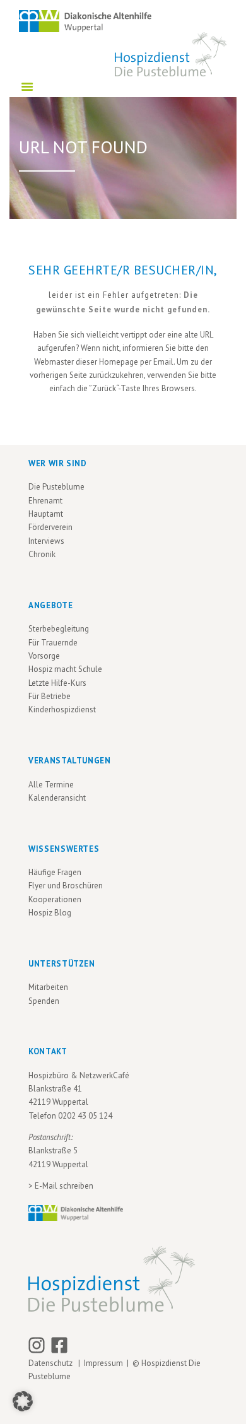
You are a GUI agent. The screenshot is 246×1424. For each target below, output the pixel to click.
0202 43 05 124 (85, 1115)
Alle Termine (51, 784)
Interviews (46, 541)
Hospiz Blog (49, 912)
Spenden (43, 1001)
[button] (22, 1401)
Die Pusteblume (56, 486)
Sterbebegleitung (58, 628)
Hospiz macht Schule (65, 669)
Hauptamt (45, 514)
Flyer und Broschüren (65, 885)
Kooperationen (54, 899)
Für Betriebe (49, 696)
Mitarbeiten (48, 987)
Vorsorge (44, 655)
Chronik (42, 554)
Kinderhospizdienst (62, 709)
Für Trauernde (53, 642)
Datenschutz (52, 1363)
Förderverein (50, 527)
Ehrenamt (45, 500)
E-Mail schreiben (64, 1185)
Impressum (103, 1363)
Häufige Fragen (54, 872)
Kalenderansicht (57, 797)
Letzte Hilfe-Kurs (57, 683)
